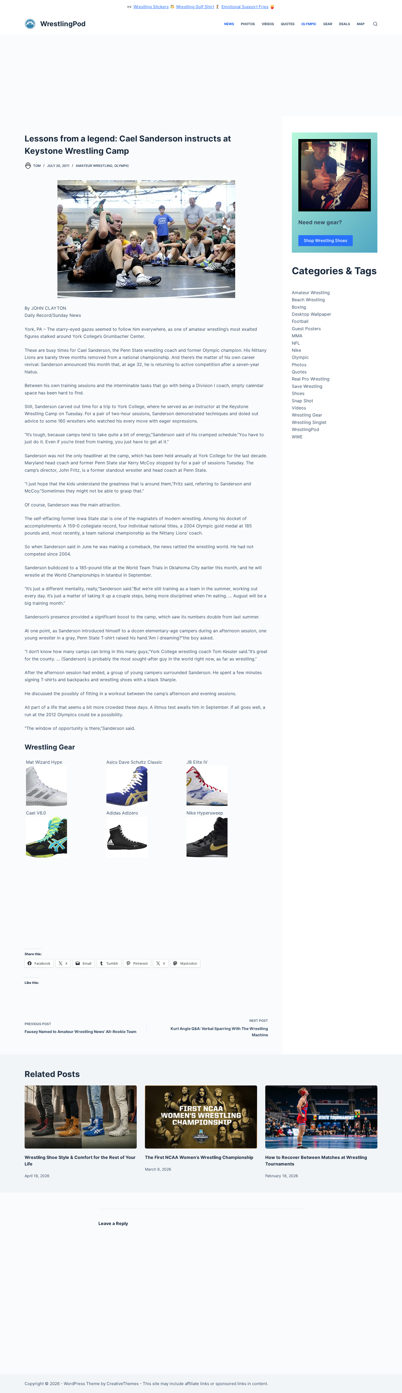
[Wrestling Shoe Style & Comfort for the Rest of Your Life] (81, 1117)
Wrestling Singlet (309, 422)
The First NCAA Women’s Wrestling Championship (199, 1157)
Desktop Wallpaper (311, 314)
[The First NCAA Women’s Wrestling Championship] (201, 1117)
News (229, 24)
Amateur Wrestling (94, 166)
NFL (296, 343)
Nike (296, 350)
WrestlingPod (63, 24)
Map (361, 24)
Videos (268, 24)
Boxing (299, 307)
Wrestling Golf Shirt (195, 6)
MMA (297, 335)
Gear (327, 24)
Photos (248, 24)
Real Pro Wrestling (311, 379)
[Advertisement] (201, 75)
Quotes (288, 24)
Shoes (298, 393)
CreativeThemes (123, 1383)
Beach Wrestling (308, 299)
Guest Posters (306, 328)
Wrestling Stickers (151, 6)
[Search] (375, 24)
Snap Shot (302, 400)
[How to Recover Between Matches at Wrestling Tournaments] (321, 1117)
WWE (297, 436)
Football (300, 321)
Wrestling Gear (307, 415)
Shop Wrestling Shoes (325, 240)
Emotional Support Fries (245, 6)
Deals (344, 24)
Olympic (308, 24)
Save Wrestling (307, 386)
